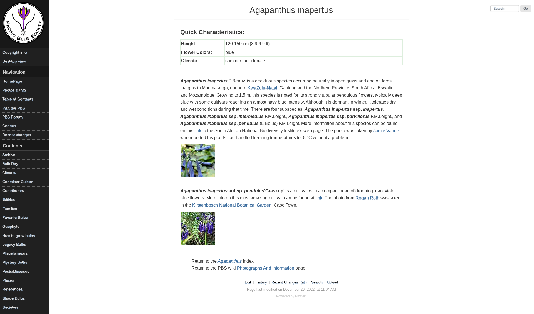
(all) (303, 282)
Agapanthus (230, 261)
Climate (9, 173)
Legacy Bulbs (14, 244)
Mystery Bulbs (14, 262)
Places (8, 280)
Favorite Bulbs (15, 217)
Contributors (13, 191)
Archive (8, 155)
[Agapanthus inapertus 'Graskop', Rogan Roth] (198, 245)
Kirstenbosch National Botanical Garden (231, 205)
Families (9, 209)
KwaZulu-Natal (262, 88)
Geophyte (10, 226)
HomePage (12, 81)
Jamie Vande (386, 130)
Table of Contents (17, 99)
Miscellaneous (14, 253)
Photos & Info (14, 90)
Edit (248, 282)
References (12, 289)
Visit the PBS (13, 108)
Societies (10, 307)
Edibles (8, 199)
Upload (332, 282)
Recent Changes (284, 282)
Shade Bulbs (13, 298)
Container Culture (17, 182)
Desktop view (14, 61)
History (261, 282)
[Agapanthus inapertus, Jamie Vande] (198, 177)
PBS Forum (12, 117)
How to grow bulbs (18, 235)
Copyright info (14, 52)
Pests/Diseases (15, 271)
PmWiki (300, 296)
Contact (9, 126)
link (197, 130)
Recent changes (16, 135)
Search (316, 282)
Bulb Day (10, 164)
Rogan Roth (367, 197)
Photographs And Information (265, 268)
